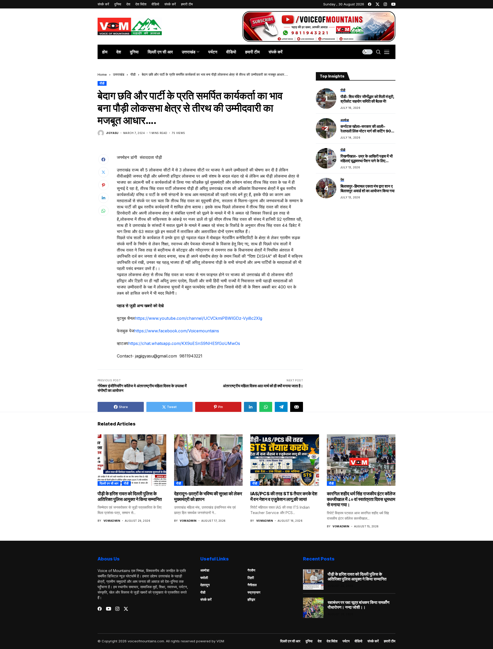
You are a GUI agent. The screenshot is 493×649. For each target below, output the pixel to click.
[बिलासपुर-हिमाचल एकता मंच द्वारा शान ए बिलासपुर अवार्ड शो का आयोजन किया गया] (326, 188)
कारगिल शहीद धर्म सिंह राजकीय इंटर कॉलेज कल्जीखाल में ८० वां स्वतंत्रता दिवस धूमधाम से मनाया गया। (361, 499)
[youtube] (393, 4)
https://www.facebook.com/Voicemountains (176, 330)
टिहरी (251, 578)
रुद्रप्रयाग (254, 592)
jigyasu (112, 132)
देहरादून (205, 585)
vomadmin (111, 520)
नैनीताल (252, 585)
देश (319, 641)
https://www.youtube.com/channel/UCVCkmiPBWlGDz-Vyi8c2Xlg (198, 318)
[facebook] (369, 4)
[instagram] (385, 4)
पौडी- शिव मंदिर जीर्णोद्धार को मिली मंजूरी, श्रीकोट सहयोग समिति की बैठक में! (367, 98)
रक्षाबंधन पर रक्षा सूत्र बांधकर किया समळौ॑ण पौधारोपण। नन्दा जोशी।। (359, 605)
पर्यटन (346, 641)
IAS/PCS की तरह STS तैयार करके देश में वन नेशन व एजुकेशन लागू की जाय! (283, 496)
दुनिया (309, 641)
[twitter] (377, 4)
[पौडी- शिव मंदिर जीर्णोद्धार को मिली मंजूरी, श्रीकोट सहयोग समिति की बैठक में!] (326, 98)
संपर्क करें (206, 599)
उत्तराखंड (118, 74)
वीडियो (358, 641)
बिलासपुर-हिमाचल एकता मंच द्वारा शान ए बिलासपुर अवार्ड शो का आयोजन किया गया (367, 188)
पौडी (133, 74)
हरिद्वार (251, 599)
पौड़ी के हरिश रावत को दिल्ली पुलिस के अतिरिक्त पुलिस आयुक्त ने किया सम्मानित (130, 496)
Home (102, 74)
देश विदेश (332, 641)
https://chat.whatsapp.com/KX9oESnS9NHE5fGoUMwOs (184, 343)
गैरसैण (251, 570)
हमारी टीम (389, 641)
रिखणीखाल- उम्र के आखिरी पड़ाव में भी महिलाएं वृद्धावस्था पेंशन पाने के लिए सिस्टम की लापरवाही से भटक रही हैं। (366, 158)
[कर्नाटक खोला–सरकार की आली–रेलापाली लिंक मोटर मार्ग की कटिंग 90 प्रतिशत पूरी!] (326, 128)
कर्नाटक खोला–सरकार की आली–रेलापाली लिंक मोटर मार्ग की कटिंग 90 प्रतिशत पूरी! (365, 128)
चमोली (204, 578)
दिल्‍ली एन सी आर (109, 483)
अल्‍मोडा (204, 570)
